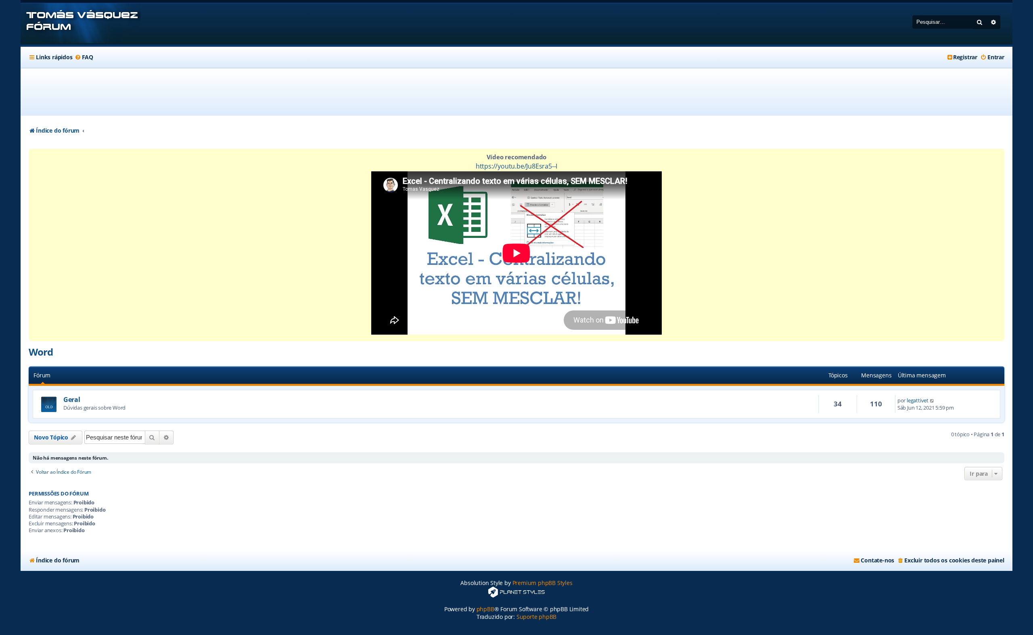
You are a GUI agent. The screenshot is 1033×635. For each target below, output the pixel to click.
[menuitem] (84, 57)
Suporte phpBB (536, 616)
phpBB (485, 609)
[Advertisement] (516, 92)
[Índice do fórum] (80, 24)
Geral (71, 399)
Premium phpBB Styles (542, 583)
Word (40, 351)
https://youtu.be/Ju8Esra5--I (516, 166)
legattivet (917, 400)
